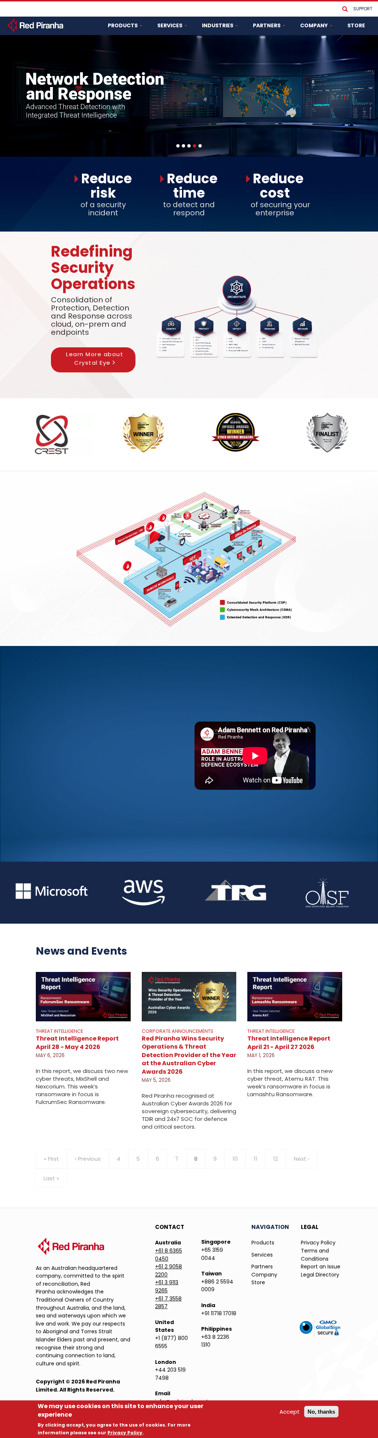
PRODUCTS (123, 25)
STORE (356, 25)
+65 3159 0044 (212, 1254)
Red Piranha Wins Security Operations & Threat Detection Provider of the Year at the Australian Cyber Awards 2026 (189, 1055)
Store (258, 1282)
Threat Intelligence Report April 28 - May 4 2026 (77, 1042)
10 (239, 1159)
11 (259, 1159)
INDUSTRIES (218, 25)
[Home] (36, 25)
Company (264, 1274)
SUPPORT (362, 9)
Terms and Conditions (315, 1254)
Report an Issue (320, 1266)
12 (279, 1159)
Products (262, 1242)
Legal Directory (320, 1274)
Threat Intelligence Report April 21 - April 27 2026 (288, 1042)
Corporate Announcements (177, 1031)
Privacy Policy (318, 1242)
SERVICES (170, 25)
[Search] (345, 9)
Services (262, 1254)
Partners (262, 1266)
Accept (289, 1412)
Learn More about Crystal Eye (94, 358)
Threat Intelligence (59, 1031)
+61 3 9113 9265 (166, 1286)
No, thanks (321, 1412)
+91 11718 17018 (218, 1313)
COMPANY (314, 25)
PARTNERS (267, 25)
